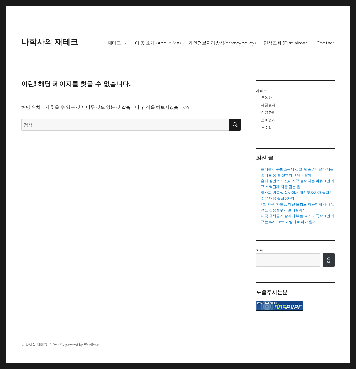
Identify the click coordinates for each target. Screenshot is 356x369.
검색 (259, 250)
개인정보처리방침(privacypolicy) (222, 43)
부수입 (266, 127)
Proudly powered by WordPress (76, 344)
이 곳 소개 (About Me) (158, 43)
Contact (326, 43)
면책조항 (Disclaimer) (286, 43)
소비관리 (268, 119)
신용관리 (268, 112)
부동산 (266, 97)
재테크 (114, 43)
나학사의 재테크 (49, 41)
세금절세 (268, 104)
